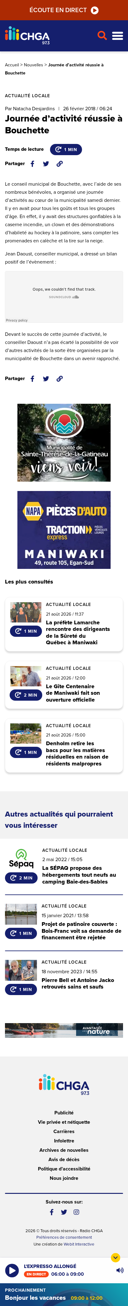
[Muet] (120, 1270)
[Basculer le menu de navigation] (117, 36)
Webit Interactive (79, 1244)
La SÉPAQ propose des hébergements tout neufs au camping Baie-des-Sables (79, 875)
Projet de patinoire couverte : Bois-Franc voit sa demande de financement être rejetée (81, 931)
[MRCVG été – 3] (64, 1030)
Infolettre (64, 1141)
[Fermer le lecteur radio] (115, 1257)
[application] (120, 1270)
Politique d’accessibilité (64, 1169)
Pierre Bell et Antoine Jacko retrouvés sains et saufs (78, 983)
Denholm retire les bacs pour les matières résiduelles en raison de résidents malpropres (77, 753)
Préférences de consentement (64, 1237)
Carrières (64, 1131)
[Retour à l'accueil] (48, 36)
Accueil (12, 65)
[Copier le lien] (59, 164)
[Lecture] (12, 1271)
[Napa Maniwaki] (64, 530)
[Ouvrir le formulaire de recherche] (102, 36)
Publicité (64, 1113)
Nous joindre (64, 1178)
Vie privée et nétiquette (64, 1122)
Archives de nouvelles (64, 1150)
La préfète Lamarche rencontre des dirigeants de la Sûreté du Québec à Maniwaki (78, 632)
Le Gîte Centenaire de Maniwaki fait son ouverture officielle (73, 693)
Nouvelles (33, 65)
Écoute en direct (58, 10)
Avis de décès (64, 1159)
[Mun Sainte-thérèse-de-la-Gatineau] (64, 443)
